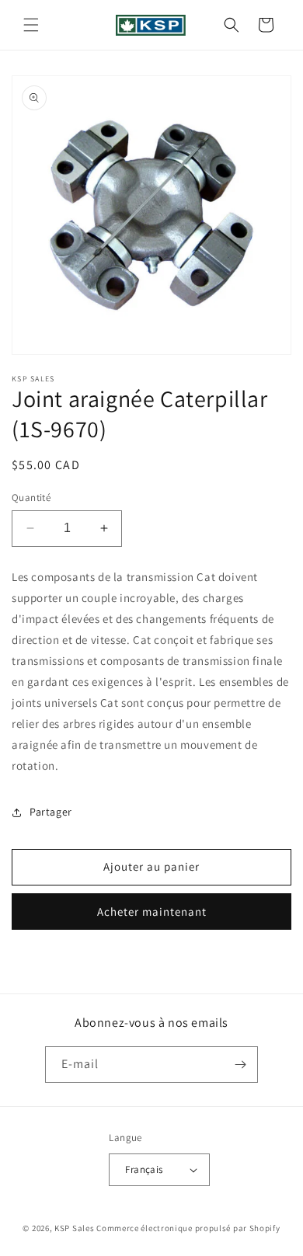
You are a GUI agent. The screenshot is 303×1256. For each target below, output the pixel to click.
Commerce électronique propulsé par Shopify (188, 1228)
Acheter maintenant (152, 911)
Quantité (31, 497)
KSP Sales (74, 1228)
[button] (31, 25)
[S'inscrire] (240, 1064)
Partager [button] (51, 812)
